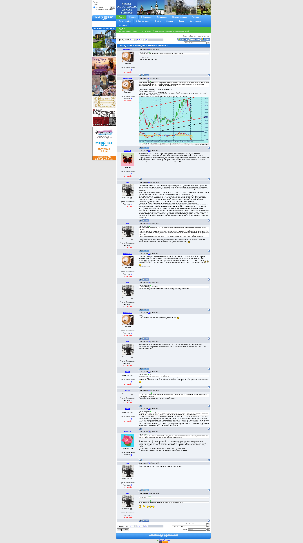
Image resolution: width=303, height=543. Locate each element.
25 (149, 372)
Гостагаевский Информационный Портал (163, 535)
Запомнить (99, 7)
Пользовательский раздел (127, 31)
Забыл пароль (100, 9)
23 (149, 313)
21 (149, 254)
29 (149, 463)
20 (149, 223)
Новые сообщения (189, 36)
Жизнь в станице (145, 31)
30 (149, 493)
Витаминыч (127, 49)
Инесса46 (127, 151)
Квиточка (127, 432)
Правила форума (203, 36)
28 (149, 432)
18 (149, 151)
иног (127, 182)
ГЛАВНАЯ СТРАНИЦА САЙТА (104, 18)
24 (149, 341)
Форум (121, 28)
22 (149, 282)
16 (149, 49)
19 (149, 182)
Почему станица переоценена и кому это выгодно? (170, 31)
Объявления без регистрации (104, 28)
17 (149, 78)
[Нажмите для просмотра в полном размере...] (174, 121)
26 (149, 390)
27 (149, 409)
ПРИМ (127, 372)
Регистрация (109, 9)
